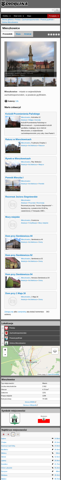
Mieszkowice (25, 117)
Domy (40, 242)
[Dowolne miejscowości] (18, 434)
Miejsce (41, 164)
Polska (18, 20)
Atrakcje (27, 34)
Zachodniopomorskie (30, 20)
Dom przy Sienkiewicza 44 (18, 236)
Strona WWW (29, 402)
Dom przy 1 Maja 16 (15, 293)
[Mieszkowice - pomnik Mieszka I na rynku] (10, 82)
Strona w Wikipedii (29, 405)
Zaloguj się (8, 312)
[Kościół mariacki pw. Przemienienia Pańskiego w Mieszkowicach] (24, 82)
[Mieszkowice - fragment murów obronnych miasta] (51, 82)
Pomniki (41, 184)
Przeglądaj (51, 16)
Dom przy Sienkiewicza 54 (18, 274)
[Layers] (55, 351)
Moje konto (17, 16)
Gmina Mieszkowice (10, 22)
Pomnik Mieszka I (14, 177)
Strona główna (8, 20)
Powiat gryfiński (47, 20)
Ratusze (41, 145)
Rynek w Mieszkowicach (18, 158)
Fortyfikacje (32, 223)
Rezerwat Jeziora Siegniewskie (21, 197)
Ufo (17, 101)
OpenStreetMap (53, 374)
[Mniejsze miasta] (8, 434)
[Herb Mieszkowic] (14, 424)
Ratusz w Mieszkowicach (18, 139)
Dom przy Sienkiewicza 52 (18, 255)
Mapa (29, 16)
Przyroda (31, 203)
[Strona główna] (14, 4)
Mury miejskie (12, 217)
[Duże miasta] (3, 434)
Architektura (32, 145)
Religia (30, 120)
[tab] (30, 328)
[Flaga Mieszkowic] (44, 422)
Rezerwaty (40, 203)
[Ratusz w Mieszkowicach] (37, 82)
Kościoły (38, 120)
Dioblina (4, 16)
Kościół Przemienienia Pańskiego (22, 114)
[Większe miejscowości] (13, 434)
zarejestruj (22, 312)
